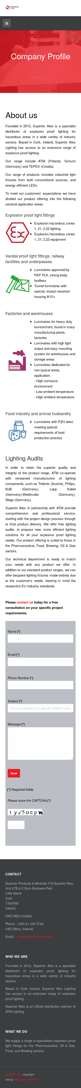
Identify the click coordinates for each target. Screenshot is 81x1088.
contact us (25, 602)
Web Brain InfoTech (26, 1079)
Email (14, 654)
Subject (15, 701)
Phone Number (20, 678)
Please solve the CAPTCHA (29, 800)
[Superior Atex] (12, 7)
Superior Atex (13, 1074)
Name (14, 631)
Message (16, 724)
